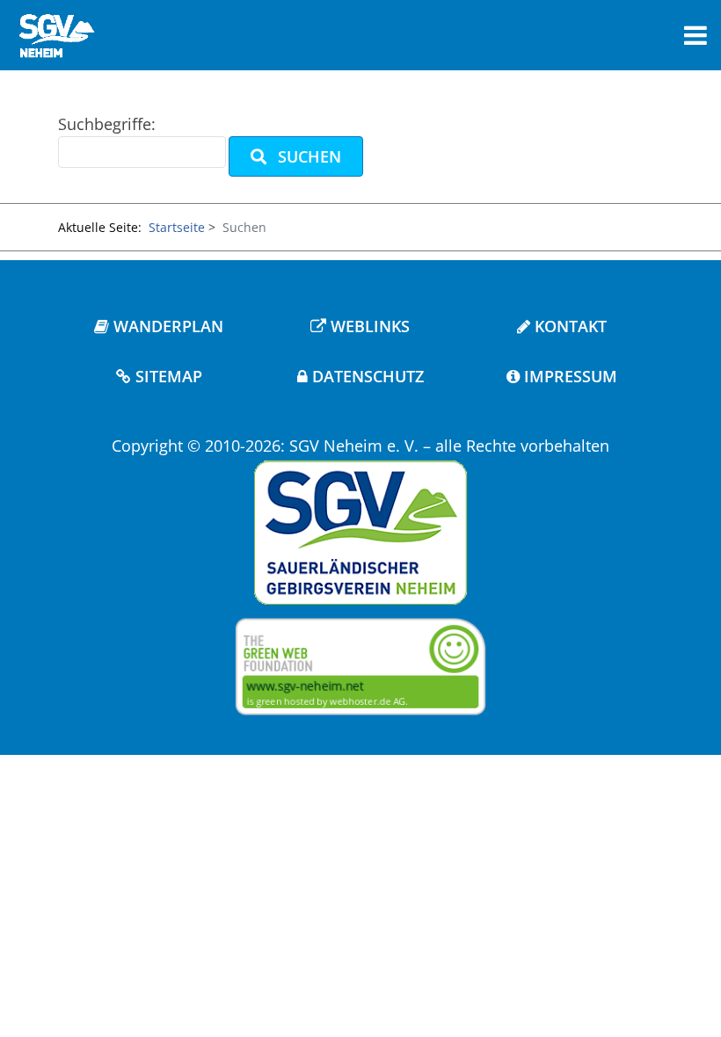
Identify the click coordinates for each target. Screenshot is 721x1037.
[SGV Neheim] (56, 33)
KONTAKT (568, 326)
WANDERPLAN (166, 326)
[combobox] (142, 152)
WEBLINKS (368, 326)
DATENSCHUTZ (366, 376)
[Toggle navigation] (695, 35)
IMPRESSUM (568, 376)
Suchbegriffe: (107, 123)
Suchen (307, 156)
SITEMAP (166, 376)
